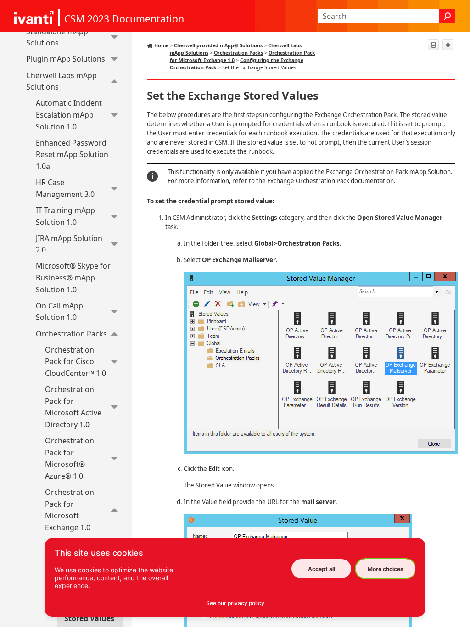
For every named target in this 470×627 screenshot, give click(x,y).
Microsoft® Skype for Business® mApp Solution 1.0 (73, 277)
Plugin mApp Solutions (65, 59)
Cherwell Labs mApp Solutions (61, 81)
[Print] (433, 44)
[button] (447, 16)
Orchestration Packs (71, 334)
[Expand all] (447, 44)
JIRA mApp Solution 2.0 (69, 244)
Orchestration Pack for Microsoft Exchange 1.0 (69, 509)
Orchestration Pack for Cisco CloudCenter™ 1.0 (75, 361)
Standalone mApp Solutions (57, 37)
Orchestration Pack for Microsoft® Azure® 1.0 (69, 458)
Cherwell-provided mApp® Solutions (218, 45)
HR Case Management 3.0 (65, 188)
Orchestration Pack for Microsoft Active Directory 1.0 (73, 407)
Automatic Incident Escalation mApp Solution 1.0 (69, 114)
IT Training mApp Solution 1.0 (65, 216)
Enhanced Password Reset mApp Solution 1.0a (72, 154)
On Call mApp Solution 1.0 (59, 312)
